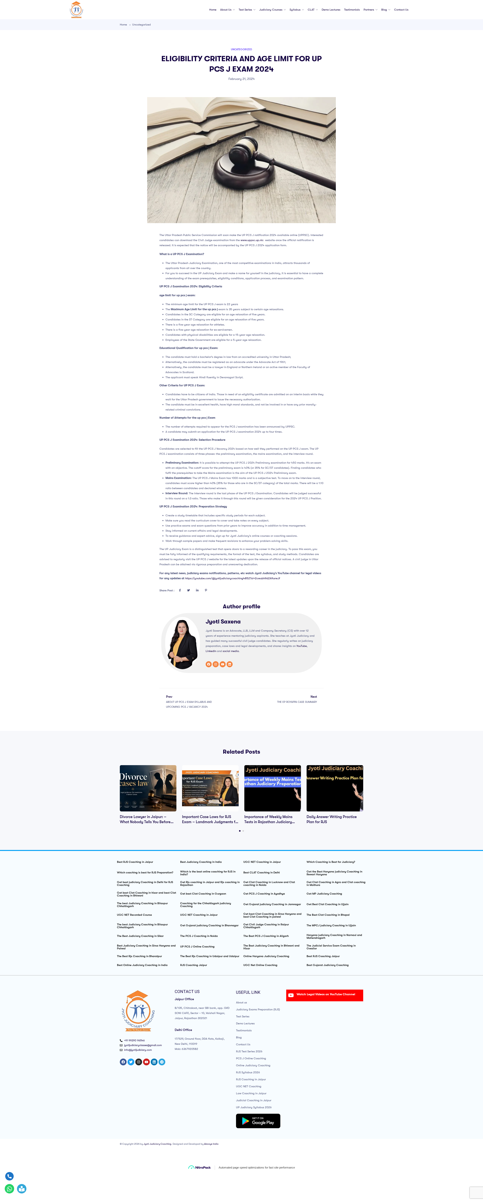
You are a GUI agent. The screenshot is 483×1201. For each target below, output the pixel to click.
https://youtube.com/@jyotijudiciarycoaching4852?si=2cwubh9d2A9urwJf (232, 578)
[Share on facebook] (180, 590)
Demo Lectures (331, 9)
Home (212, 9)
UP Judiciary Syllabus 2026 (254, 1107)
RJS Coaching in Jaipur (251, 1079)
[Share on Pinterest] (206, 590)
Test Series (246, 9)
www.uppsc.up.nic (252, 240)
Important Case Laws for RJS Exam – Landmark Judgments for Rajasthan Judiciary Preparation (210, 822)
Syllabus (295, 9)
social (226, 651)
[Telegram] (161, 1062)
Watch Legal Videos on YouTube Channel (326, 994)
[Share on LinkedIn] (197, 590)
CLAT (311, 9)
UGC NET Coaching (248, 1086)
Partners (369, 9)
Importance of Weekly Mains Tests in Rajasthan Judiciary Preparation (268, 822)
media (235, 651)
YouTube (301, 646)
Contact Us (401, 9)
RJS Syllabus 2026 (248, 1072)
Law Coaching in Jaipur (251, 1093)
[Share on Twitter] (188, 590)
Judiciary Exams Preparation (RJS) (258, 1009)
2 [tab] (243, 831)
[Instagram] (216, 664)
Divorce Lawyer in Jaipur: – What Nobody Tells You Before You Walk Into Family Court (145, 822)
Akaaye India (211, 1143)
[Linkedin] (230, 664)
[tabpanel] (148, 794)
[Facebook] (209, 664)
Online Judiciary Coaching (253, 1065)
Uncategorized (141, 24)
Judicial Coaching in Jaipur (253, 1100)
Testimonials (352, 9)
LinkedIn (211, 651)
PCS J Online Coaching (251, 1058)
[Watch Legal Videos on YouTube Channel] (291, 995)
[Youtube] (223, 664)
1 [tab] (240, 831)
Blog (384, 9)
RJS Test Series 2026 (249, 1051)
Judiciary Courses (271, 9)
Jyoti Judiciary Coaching (157, 1143)
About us (226, 9)
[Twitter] (131, 1062)
